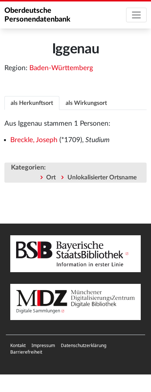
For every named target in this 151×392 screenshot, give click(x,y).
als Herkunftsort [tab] (32, 103)
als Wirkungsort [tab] (86, 103)
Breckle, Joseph (34, 140)
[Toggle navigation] (136, 15)
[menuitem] (18, 345)
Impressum (43, 345)
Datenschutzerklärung (83, 345)
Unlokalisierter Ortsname (102, 177)
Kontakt (18, 345)
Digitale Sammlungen (38, 311)
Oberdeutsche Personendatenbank (37, 15)
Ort (51, 177)
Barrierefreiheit (26, 352)
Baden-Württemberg (61, 68)
